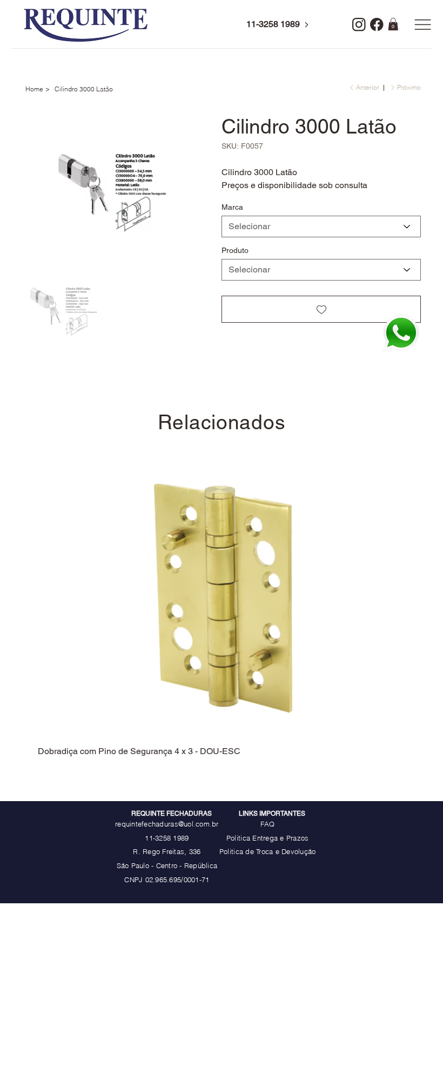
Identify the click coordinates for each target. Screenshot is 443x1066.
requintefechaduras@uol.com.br (166, 824)
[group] (222, 609)
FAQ (267, 824)
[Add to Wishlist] (321, 309)
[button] (393, 24)
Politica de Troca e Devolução (267, 851)
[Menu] (423, 24)
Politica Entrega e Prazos (267, 838)
